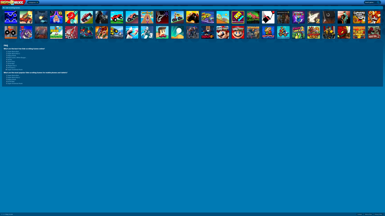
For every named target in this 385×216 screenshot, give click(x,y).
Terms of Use (368, 214)
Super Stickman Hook (15, 69)
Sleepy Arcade (9, 214)
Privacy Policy (378, 214)
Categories (32, 2)
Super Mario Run (13, 51)
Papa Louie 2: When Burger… (17, 57)
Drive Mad (11, 63)
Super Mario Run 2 (14, 53)
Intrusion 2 (11, 67)
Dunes (10, 59)
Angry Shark (12, 55)
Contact (359, 214)
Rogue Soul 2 (12, 65)
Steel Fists (11, 61)
